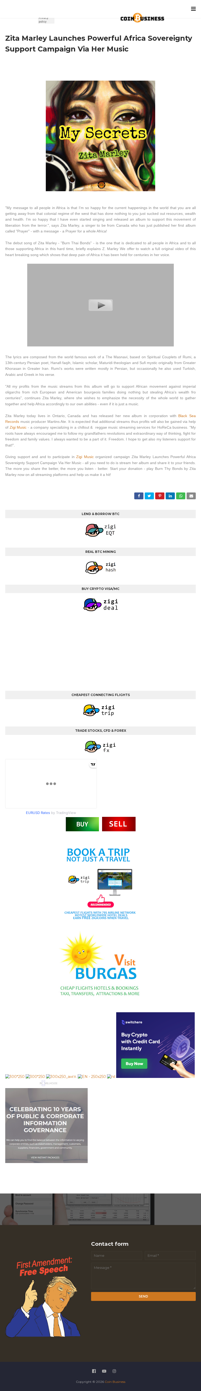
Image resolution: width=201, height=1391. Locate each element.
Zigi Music (18, 427)
